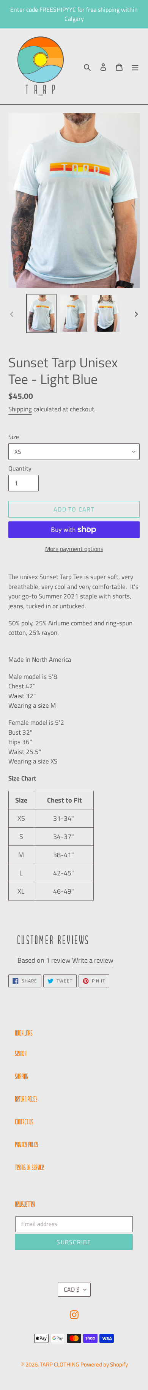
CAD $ (72, 1289)
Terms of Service (29, 1168)
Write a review (92, 960)
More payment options (74, 548)
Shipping (20, 409)
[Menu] (135, 67)
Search (21, 1054)
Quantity (19, 468)
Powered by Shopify (104, 1364)
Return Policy (26, 1099)
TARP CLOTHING (59, 1364)
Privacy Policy (26, 1145)
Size (13, 436)
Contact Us (24, 1122)
